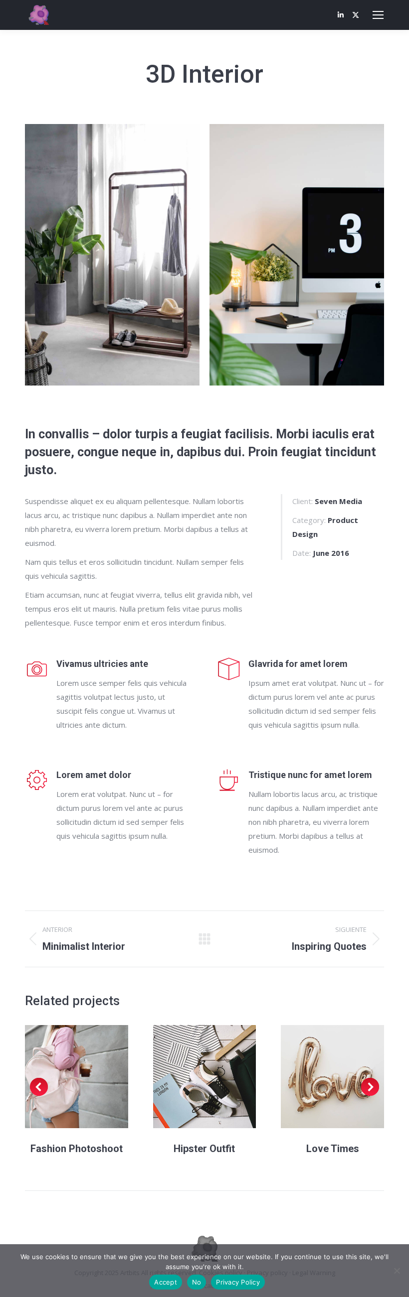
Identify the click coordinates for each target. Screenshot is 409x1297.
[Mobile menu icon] (378, 15)
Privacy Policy (238, 1282)
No (197, 1282)
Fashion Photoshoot (76, 1149)
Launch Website (178, 1076)
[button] (39, 1087)
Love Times (332, 1149)
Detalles (90, 1076)
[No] (397, 1271)
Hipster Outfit (204, 1149)
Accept (165, 1282)
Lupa (63, 1076)
